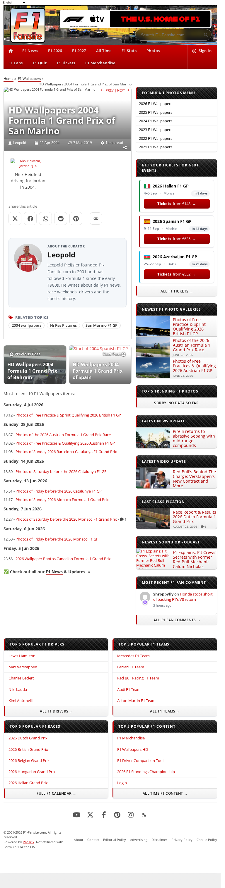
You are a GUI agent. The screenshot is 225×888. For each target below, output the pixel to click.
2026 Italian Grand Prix (28, 782)
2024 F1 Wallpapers (155, 120)
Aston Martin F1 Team (136, 700)
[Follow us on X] (90, 815)
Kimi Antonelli (20, 700)
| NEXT (121, 90)
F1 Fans (15, 63)
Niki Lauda (17, 689)
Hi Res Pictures (63, 325)
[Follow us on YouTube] (76, 815)
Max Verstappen (22, 667)
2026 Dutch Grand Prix (27, 738)
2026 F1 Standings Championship (146, 771)
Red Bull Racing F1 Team (138, 678)
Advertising (138, 839)
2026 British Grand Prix (28, 749)
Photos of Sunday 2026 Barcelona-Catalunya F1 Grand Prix (66, 451)
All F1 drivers (54, 711)
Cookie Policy (207, 839)
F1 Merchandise (100, 63)
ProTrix (28, 842)
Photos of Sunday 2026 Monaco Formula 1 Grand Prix (62, 499)
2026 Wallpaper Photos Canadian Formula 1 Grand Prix (63, 558)
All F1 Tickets (177, 291)
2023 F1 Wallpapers (155, 129)
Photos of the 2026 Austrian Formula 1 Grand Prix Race (63, 434)
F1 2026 (55, 50)
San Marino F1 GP (101, 325)
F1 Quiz (40, 63)
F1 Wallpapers (29, 78)
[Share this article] (125, 147)
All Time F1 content (163, 793)
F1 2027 (79, 50)
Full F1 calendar (54, 793)
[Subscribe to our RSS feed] (144, 815)
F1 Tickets (66, 63)
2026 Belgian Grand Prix (29, 760)
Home (8, 78)
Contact (93, 839)
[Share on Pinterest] (75, 218)
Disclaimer (159, 839)
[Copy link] (96, 218)
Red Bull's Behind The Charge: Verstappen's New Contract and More (194, 478)
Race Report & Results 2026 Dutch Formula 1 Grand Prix (194, 516)
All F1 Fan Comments (175, 619)
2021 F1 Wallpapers (155, 146)
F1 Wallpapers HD (132, 749)
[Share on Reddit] (60, 218)
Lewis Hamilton (21, 655)
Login (122, 782)
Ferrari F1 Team (130, 667)
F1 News (30, 50)
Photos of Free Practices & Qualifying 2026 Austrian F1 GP (65, 443)
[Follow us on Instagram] (130, 815)
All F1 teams (162, 711)
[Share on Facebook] (30, 218)
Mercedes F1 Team (133, 655)
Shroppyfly (163, 594)
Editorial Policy (114, 839)
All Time (104, 50)
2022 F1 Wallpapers (155, 138)
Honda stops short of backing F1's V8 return (183, 596)
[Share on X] (14, 218)
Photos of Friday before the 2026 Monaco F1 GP (57, 539)
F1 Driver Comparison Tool (140, 760)
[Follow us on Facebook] (103, 815)
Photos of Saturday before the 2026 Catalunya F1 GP (61, 471)
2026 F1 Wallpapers (155, 103)
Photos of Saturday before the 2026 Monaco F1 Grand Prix (66, 519)
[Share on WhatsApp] (45, 218)
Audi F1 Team (129, 689)
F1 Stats (129, 50)
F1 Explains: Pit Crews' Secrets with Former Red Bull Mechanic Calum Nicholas (194, 559)
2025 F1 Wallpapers (155, 112)
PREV (109, 90)
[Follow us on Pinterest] (117, 815)
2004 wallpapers (26, 325)
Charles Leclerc (21, 678)
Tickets (176, 203)
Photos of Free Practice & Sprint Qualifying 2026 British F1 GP (68, 415)
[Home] (10, 51)
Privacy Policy (181, 839)
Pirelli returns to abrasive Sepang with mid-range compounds (194, 438)
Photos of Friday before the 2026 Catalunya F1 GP (59, 491)
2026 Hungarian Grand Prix (31, 771)
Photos (153, 50)
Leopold (19, 142)
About (78, 839)
